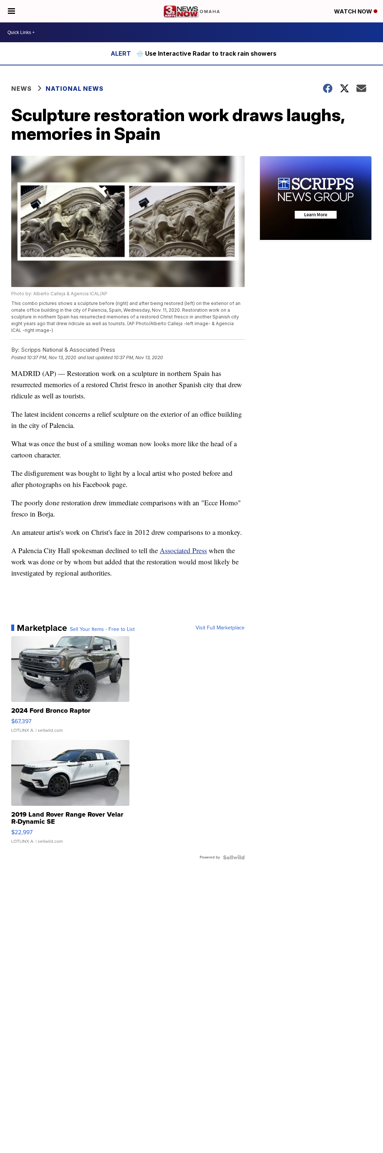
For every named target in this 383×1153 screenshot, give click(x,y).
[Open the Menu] (11, 11)
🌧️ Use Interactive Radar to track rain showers (206, 53)
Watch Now (354, 11)
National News (75, 88)
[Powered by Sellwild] (234, 857)
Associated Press (183, 550)
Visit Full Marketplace (220, 628)
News (21, 88)
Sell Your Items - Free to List (102, 629)
